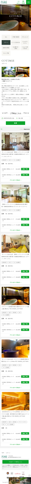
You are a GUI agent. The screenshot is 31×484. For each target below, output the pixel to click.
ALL (6, 37)
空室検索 (23, 3)
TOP (3, 452)
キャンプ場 (6, 53)
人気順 (21, 129)
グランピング (25, 37)
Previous (2, 141)
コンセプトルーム (25, 42)
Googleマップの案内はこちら (15, 461)
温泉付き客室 (6, 47)
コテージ (8, 452)
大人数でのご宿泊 (15, 47)
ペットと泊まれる (15, 42)
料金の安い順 (26, 129)
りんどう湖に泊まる (25, 47)
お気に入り (19, 3)
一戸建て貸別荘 (15, 37)
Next (28, 141)
